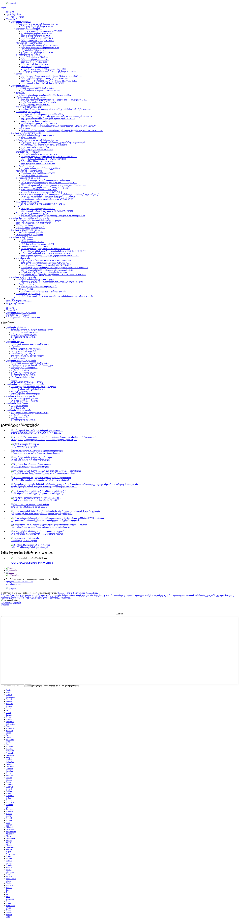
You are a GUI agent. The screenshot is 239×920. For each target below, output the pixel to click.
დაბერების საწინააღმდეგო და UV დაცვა (35, 88)
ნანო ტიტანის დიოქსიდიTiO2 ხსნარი (38, 209)
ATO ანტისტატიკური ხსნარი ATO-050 (38, 173)
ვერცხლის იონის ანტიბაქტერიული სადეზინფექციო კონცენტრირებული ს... (46, 520)
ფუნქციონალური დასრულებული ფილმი (30, 218)
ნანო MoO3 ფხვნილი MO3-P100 (35, 64)
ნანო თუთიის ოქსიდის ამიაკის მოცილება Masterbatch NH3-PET (50, 256)
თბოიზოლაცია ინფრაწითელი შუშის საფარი (42, 114)
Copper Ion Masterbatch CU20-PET (35, 246)
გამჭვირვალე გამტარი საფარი (35, 104)
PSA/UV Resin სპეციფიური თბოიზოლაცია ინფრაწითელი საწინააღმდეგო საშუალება (60, 194)
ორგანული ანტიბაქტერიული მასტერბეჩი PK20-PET (45, 272)
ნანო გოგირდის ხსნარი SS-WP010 (37, 149)
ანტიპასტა (20, 93)
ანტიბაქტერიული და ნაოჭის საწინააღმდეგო (37, 24)
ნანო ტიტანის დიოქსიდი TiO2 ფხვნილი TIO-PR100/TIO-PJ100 (49, 81)
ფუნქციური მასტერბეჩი (22, 237)
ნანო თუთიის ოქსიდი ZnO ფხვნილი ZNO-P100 (42, 83)
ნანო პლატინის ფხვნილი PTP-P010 (37, 38)
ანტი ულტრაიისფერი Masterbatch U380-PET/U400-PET (45, 263)
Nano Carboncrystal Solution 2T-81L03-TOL (39, 190)
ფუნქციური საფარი (20, 86)
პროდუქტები (12, 19)
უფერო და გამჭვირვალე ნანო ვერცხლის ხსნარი (44, 145)
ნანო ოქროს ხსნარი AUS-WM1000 (37, 161)
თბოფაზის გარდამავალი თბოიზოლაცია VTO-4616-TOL (47, 199)
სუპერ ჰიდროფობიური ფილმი (30, 228)
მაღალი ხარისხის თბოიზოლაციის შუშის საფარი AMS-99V (48, 119)
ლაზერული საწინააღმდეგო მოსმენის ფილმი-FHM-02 (36, 433)
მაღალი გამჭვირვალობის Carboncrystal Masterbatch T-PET (47, 270)
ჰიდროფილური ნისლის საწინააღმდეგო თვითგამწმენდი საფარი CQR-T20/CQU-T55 (60, 126)
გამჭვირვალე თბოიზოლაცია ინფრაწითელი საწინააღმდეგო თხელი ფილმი (57, 296)
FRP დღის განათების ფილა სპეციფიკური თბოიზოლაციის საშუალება (53, 185)
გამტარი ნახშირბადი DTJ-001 (34, 176)
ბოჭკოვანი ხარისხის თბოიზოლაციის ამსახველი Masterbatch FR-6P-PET (53, 251)
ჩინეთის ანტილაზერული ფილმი (77, 595)
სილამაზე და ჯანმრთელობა (29, 29)
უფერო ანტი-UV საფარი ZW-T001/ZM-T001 (40, 90)
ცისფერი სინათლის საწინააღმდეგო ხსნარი (41, 168)
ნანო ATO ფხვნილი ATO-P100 (34, 57)
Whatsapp (5, 605)
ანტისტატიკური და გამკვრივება (31, 97)
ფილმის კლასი (23, 258)
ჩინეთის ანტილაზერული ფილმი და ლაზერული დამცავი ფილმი (31, 595)
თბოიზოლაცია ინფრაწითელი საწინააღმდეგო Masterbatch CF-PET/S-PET (54, 268)
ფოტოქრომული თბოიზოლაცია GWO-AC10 (41, 192)
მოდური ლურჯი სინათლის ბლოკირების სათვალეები (119, 595)
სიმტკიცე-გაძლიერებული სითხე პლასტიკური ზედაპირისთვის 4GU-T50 (54, 100)
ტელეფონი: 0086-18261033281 (19, 582)
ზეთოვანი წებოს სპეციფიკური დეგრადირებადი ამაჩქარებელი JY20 (53, 216)
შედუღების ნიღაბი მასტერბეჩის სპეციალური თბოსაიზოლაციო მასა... (43, 473)
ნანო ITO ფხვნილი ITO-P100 (34, 62)
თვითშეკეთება (23, 128)
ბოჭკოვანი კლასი (24, 239)
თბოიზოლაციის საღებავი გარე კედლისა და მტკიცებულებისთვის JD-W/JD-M (56, 116)
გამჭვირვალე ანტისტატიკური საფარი (38, 102)
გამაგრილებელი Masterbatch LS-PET (37, 244)
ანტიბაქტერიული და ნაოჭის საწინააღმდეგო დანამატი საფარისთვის (53, 142)
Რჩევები (60, 593)
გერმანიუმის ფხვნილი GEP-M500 (36, 33)
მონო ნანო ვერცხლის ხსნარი (35, 147)
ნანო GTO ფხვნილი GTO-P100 (35, 59)
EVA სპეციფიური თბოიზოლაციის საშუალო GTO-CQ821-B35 (49, 183)
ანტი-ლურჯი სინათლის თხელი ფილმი (39, 286)
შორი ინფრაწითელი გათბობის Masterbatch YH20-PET (45, 249)
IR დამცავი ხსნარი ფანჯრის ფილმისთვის (30, 460)
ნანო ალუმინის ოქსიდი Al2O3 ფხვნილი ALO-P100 (44, 78)
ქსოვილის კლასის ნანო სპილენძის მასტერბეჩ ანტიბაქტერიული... (41, 514)
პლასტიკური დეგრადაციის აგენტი (32, 213)
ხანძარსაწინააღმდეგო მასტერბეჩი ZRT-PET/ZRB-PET (46, 265)
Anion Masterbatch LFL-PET (32, 242)
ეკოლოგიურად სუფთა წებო (29, 107)
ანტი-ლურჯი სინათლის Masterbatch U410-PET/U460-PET (46, 260)
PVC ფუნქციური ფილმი (27, 225)
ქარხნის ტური (17, 17)
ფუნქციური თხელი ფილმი (23, 277)
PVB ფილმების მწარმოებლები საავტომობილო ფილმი (37, 534)
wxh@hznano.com (13, 584)
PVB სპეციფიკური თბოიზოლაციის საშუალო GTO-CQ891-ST (49, 197)
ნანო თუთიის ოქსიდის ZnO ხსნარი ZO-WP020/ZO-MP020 (47, 211)
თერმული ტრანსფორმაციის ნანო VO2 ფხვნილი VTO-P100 (48, 71)
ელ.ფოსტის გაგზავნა (11, 602)
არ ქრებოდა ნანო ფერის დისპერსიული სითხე (43, 204)
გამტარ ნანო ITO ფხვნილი (33, 50)
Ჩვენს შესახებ (13, 14)
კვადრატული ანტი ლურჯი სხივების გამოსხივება (47, 598)
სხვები (19, 74)
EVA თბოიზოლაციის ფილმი (29, 232)
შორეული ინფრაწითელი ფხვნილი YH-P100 (41, 31)
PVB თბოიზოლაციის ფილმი (29, 235)
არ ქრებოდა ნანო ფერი (27, 201)
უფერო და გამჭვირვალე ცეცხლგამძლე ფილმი (43, 291)
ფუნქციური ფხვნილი (20, 22)
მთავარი (10, 12)
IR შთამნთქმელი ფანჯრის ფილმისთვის (29, 547)
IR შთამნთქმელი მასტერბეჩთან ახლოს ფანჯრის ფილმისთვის (40, 480)
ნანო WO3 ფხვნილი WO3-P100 (35, 67)
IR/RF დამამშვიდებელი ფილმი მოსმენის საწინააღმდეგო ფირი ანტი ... (44, 440)
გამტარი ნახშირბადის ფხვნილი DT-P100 (40, 48)
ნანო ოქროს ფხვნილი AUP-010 (35, 36)
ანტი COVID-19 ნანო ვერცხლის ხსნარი (29, 507)
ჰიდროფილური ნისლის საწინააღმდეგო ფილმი (38, 220)
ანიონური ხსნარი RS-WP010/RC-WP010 (39, 154)
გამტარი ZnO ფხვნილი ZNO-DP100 (37, 52)
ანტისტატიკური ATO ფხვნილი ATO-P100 (39, 45)
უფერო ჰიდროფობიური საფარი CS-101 (39, 123)
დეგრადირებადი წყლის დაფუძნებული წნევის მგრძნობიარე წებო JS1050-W (56, 109)
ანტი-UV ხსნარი (28, 138)
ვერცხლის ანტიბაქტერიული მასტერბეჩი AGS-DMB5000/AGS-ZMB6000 (53, 275)
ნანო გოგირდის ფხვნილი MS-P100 (37, 26)
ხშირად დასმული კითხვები (18, 301)
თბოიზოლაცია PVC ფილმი (24, 541)
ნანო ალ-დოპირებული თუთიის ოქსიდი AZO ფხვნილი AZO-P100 (51, 76)
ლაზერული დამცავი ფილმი (24, 446)
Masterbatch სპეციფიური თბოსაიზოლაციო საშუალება (45, 187)
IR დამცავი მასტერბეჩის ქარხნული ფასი (30, 466)
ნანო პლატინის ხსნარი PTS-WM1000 (38, 164)
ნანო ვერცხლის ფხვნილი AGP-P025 (37, 41)
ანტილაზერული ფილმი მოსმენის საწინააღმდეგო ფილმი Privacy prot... (44, 487)
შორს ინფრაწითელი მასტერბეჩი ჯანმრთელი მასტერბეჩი (38, 493)
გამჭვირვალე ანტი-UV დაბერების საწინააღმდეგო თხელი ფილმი (52, 282)
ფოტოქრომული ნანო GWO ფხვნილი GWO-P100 (43, 69)
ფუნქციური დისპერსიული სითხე (26, 133)
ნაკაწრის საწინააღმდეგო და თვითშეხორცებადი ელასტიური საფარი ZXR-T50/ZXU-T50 (62, 131)
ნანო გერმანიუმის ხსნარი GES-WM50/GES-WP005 (43, 159)
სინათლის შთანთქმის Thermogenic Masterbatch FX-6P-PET (46, 253)
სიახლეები (11, 298)
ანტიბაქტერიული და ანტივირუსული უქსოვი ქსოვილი (36, 453)
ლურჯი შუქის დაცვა (25, 166)
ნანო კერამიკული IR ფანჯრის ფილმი (33, 223)
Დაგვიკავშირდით (15, 303)
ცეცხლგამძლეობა (24, 289)
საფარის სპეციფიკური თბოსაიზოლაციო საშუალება (45, 180)
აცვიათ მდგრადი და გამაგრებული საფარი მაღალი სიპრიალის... (41, 527)
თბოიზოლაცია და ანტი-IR (28, 55)
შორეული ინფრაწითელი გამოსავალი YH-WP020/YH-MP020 (49, 157)
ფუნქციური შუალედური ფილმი (25, 230)
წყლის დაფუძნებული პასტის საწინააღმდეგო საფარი (46, 95)
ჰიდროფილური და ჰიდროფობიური (33, 121)
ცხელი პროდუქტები (75, 593)
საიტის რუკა (92, 593)
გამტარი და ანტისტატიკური (29, 43)
